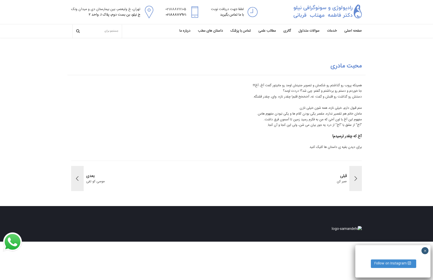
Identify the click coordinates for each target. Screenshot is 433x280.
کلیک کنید (316, 147)
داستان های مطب (210, 31)
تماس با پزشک (241, 31)
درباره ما (184, 31)
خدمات (332, 31)
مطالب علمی (267, 31)
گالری (287, 31)
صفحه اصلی (353, 31)
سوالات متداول (308, 31)
